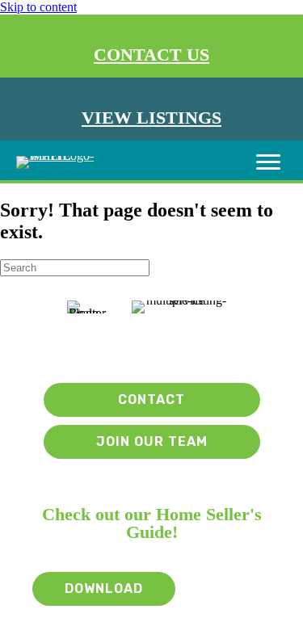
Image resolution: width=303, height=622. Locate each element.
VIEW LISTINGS (151, 117)
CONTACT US (151, 54)
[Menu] (268, 162)
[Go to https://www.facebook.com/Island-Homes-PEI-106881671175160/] (156, 348)
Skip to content (38, 7)
